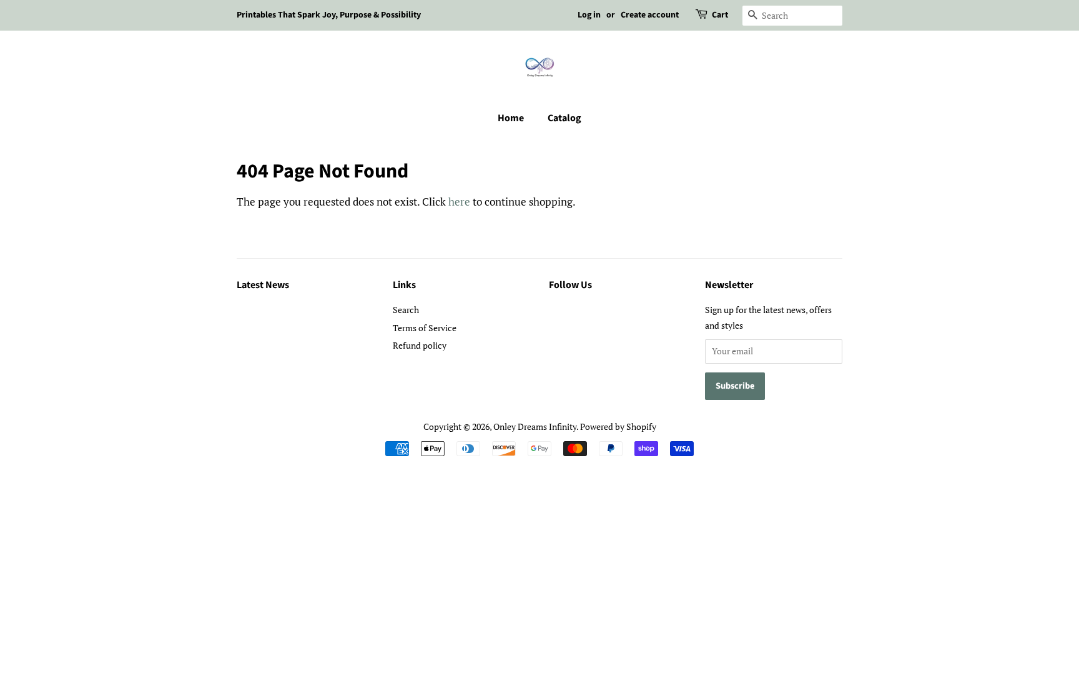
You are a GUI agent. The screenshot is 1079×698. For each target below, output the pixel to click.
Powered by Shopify (618, 426)
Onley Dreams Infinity (534, 426)
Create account (650, 15)
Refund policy (419, 345)
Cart (720, 15)
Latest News (263, 285)
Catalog (564, 118)
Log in (589, 15)
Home (511, 118)
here (459, 201)
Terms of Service (424, 328)
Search (406, 310)
